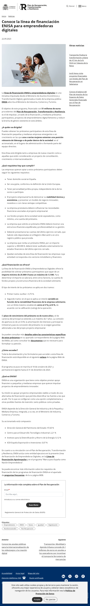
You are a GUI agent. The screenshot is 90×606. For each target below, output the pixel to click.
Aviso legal (20, 573)
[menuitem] (20, 573)
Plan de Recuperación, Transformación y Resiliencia (41, 111)
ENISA (4, 102)
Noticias (11, 16)
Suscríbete (33, 505)
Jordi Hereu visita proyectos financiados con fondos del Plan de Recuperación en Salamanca (78, 78)
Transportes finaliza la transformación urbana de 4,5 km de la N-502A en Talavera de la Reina (78, 60)
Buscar (70, 6)
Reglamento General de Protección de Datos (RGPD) (25, 512)
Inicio (4, 16)
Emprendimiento (9, 525)
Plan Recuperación (27, 529)
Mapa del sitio (33, 573)
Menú (84, 6)
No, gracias (50, 599)
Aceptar (37, 599)
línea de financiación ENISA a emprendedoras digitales (29, 93)
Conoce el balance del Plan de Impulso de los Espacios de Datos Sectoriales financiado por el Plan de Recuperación (78, 98)
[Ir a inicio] (24, 7)
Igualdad (41, 525)
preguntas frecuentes (14, 475)
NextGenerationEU (10, 529)
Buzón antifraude (36, 578)
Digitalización (53, 525)
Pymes (31, 525)
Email (6, 490)
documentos (37, 340)
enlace (43, 357)
